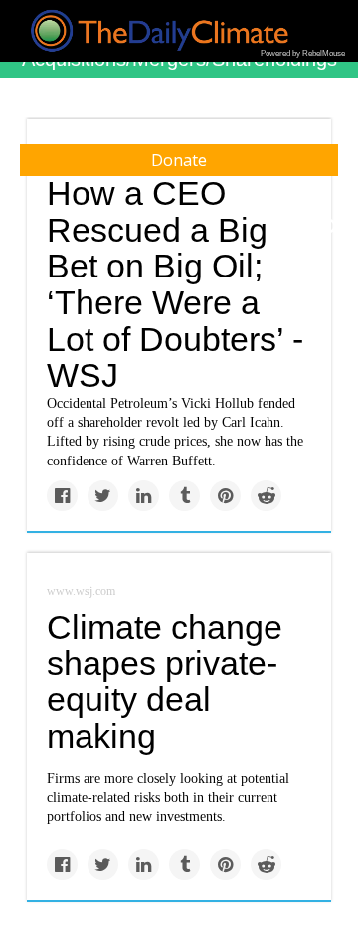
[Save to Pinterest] (225, 495)
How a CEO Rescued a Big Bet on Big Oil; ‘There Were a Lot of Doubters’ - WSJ (175, 284)
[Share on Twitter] (103, 495)
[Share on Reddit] (266, 495)
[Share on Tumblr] (184, 495)
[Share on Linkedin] (143, 495)
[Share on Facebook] (62, 495)
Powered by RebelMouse (303, 53)
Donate (179, 160)
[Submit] (330, 227)
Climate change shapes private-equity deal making (164, 681)
